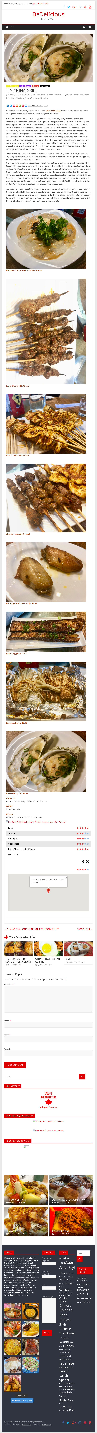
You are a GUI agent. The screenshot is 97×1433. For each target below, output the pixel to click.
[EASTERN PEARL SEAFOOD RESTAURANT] (71, 1176)
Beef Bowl (63, 1277)
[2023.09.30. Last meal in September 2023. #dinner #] (30, 1329)
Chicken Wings (63, 1300)
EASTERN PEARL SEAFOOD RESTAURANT (71, 1199)
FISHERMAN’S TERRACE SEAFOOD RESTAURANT (18, 960)
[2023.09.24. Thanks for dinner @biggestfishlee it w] (30, 1347)
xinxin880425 (27, 95)
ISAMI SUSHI (85, 929)
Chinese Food (78, 95)
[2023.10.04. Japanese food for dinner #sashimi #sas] (12, 1329)
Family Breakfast (64, 1350)
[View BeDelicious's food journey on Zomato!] (48, 1130)
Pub (66, 1386)
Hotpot (67, 1359)
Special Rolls (65, 1392)
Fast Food (64, 1352)
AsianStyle (57, 95)
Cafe (61, 1286)
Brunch (61, 1284)
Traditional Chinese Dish (40, 98)
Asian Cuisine (25, 86)
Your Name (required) (46, 1259)
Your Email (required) (46, 1272)
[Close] (66, 877)
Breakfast (64, 1279)
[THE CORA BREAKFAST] (26, 1176)
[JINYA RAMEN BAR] (71, 1208)
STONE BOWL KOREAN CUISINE (47, 960)
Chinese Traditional (17, 98)
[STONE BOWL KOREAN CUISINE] (48, 943)
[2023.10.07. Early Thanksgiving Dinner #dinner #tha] (12, 1311)
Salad (70, 1387)
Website (8, 1049)
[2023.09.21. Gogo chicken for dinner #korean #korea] (12, 1383)
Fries (61, 1359)
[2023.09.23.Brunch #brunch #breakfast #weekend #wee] (12, 1365)
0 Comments (40, 95)
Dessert (65, 1338)
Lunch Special (64, 1377)
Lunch (63, 1371)
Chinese (69, 95)
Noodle (62, 1384)
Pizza (61, 1387)
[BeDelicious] (7, 27)
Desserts (64, 1341)
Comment (9, 984)
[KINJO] (78, 943)
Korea (61, 1367)
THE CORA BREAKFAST (17, 1199)
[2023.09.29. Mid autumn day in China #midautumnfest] (12, 1347)
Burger (69, 1283)
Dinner (35, 86)
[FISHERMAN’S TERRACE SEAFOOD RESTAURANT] (18, 943)
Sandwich (62, 1389)
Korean (69, 1367)
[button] (48, 891)
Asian (51, 95)
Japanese (66, 1363)
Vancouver (44, 86)
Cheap (68, 1295)
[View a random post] (90, 27)
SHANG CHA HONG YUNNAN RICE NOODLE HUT (31, 929)
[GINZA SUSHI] (26, 1208)
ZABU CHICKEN (83, 1302)
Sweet (61, 1404)
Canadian (65, 1289)
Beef (71, 1273)
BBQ (63, 95)
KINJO (68, 958)
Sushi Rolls (66, 1400)
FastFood (65, 1356)
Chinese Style (65, 1322)
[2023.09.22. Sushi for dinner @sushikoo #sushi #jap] (30, 1365)
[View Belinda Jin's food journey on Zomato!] (48, 1121)
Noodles (70, 1383)
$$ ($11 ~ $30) (12, 86)
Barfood (65, 1273)
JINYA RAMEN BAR (60, 1231)
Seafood (70, 1389)
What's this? (26, 1170)
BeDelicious (48, 14)
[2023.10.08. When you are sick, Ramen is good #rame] (30, 1311)
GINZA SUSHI (38, 3)
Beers (71, 1276)
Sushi (63, 1396)
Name (7, 1020)
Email (7, 1034)
